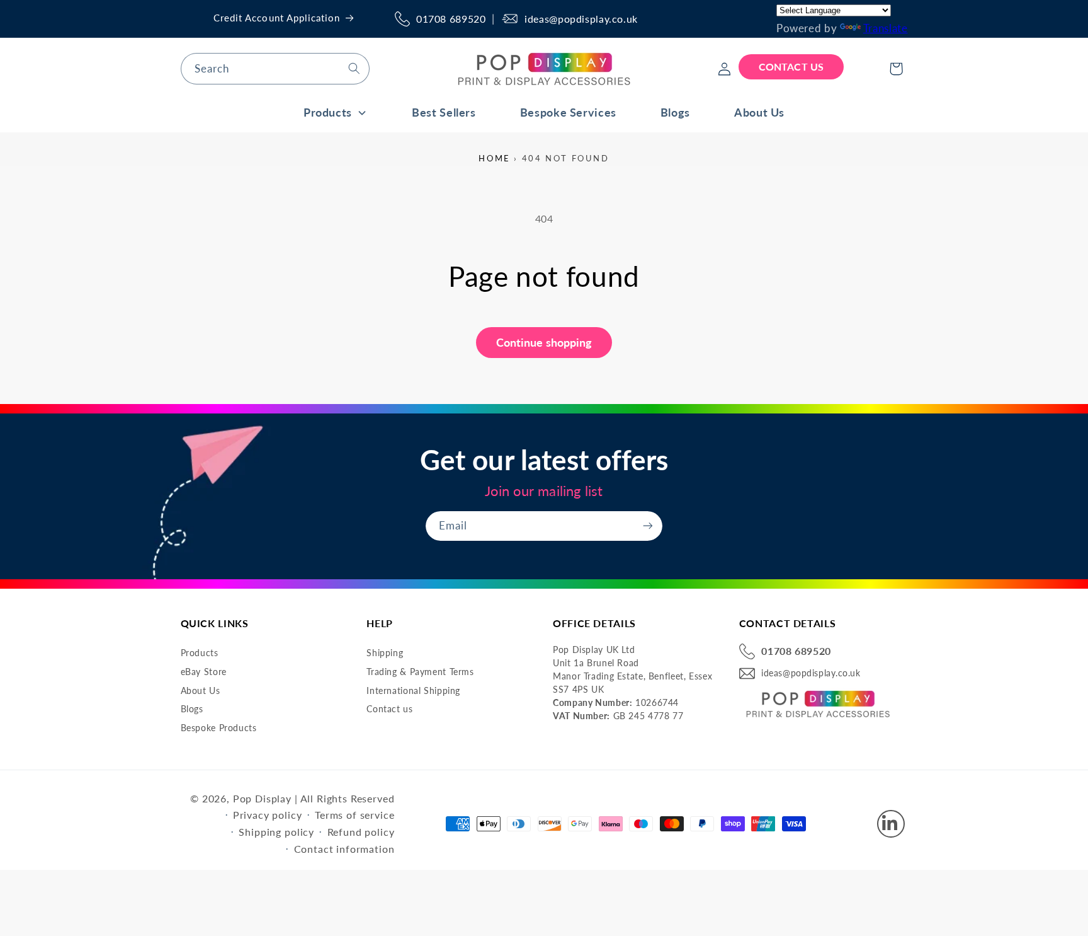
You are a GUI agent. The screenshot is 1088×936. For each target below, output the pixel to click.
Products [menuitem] (327, 112)
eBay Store (204, 671)
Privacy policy (267, 815)
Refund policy (361, 832)
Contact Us (791, 66)
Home (494, 158)
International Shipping (413, 690)
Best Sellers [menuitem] (444, 112)
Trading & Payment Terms (420, 671)
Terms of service (354, 815)
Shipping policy (276, 832)
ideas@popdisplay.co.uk (581, 19)
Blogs (192, 709)
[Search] (353, 68)
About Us (200, 690)
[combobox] (275, 68)
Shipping (384, 653)
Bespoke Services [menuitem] (568, 112)
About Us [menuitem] (759, 112)
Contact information (344, 849)
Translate (885, 28)
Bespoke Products (219, 727)
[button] (895, 68)
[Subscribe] (647, 526)
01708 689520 (451, 19)
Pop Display (262, 798)
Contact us (389, 709)
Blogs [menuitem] (675, 112)
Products (199, 653)
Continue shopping (544, 342)
